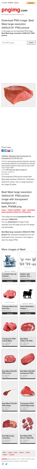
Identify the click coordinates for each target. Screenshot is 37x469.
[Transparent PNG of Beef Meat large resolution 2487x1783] (27, 391)
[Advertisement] (18, 64)
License (10, 452)
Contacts (11, 454)
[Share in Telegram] (6, 150)
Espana (16, 3)
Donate (21, 452)
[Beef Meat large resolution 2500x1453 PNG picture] (9, 423)
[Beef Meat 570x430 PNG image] (9, 391)
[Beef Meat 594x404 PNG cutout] (9, 359)
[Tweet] (11, 150)
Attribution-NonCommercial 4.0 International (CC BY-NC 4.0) (16, 157)
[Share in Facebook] (3, 150)
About (4, 452)
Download (10, 281)
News (15, 452)
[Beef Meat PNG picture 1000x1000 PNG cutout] (27, 424)
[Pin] (9, 150)
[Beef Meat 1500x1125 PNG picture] (27, 327)
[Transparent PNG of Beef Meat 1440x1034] (9, 326)
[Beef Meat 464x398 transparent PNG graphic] (27, 359)
